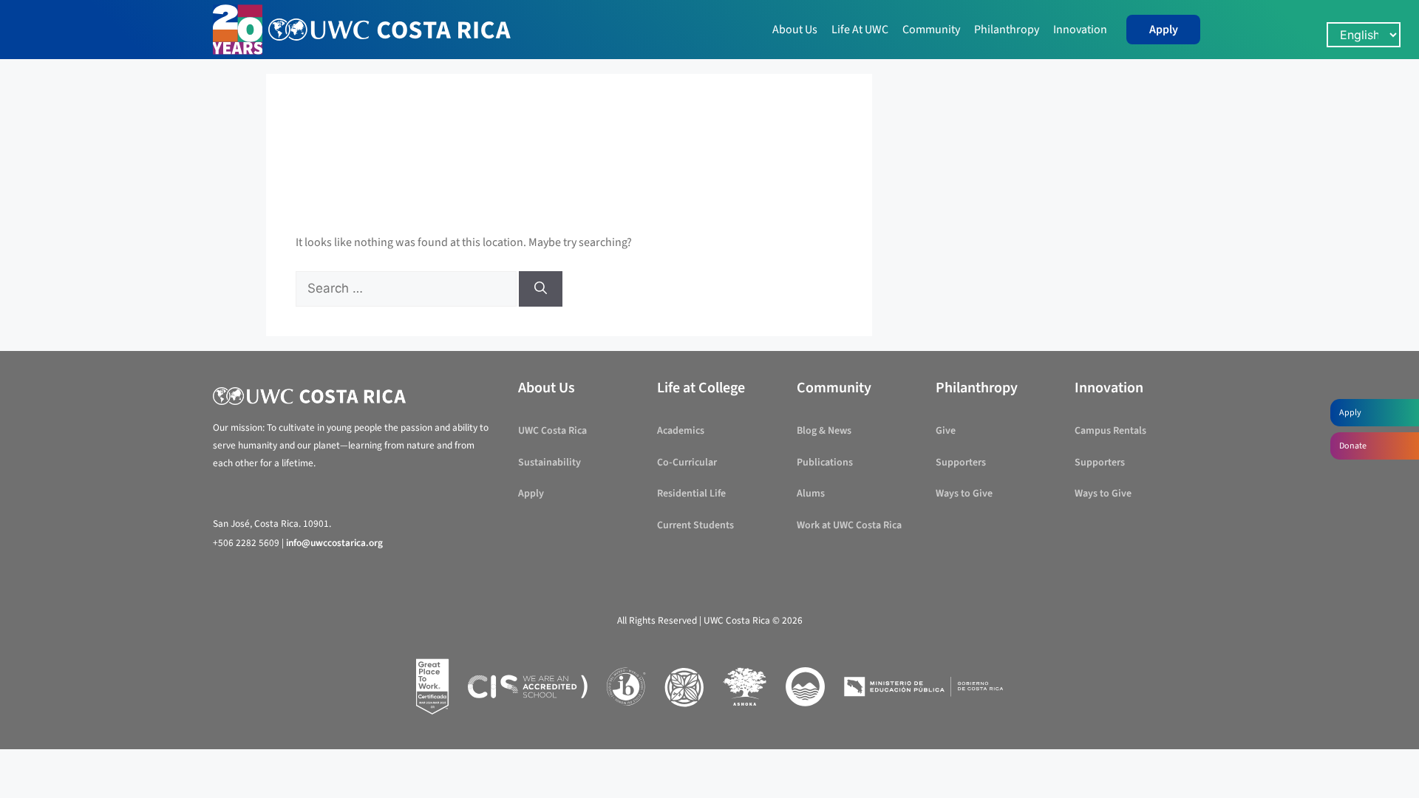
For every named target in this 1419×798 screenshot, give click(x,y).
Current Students (695, 525)
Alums (811, 493)
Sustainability (549, 462)
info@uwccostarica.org (334, 543)
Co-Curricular (687, 462)
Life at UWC (859, 29)
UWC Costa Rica (552, 430)
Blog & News (824, 430)
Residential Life (691, 493)
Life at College (701, 388)
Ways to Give (964, 493)
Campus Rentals (1110, 430)
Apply (1163, 29)
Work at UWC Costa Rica (849, 525)
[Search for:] (407, 289)
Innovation (1080, 29)
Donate (1353, 446)
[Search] (540, 289)
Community (931, 29)
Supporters (961, 462)
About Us (794, 29)
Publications (825, 462)
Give (946, 430)
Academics (680, 430)
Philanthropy (1006, 29)
